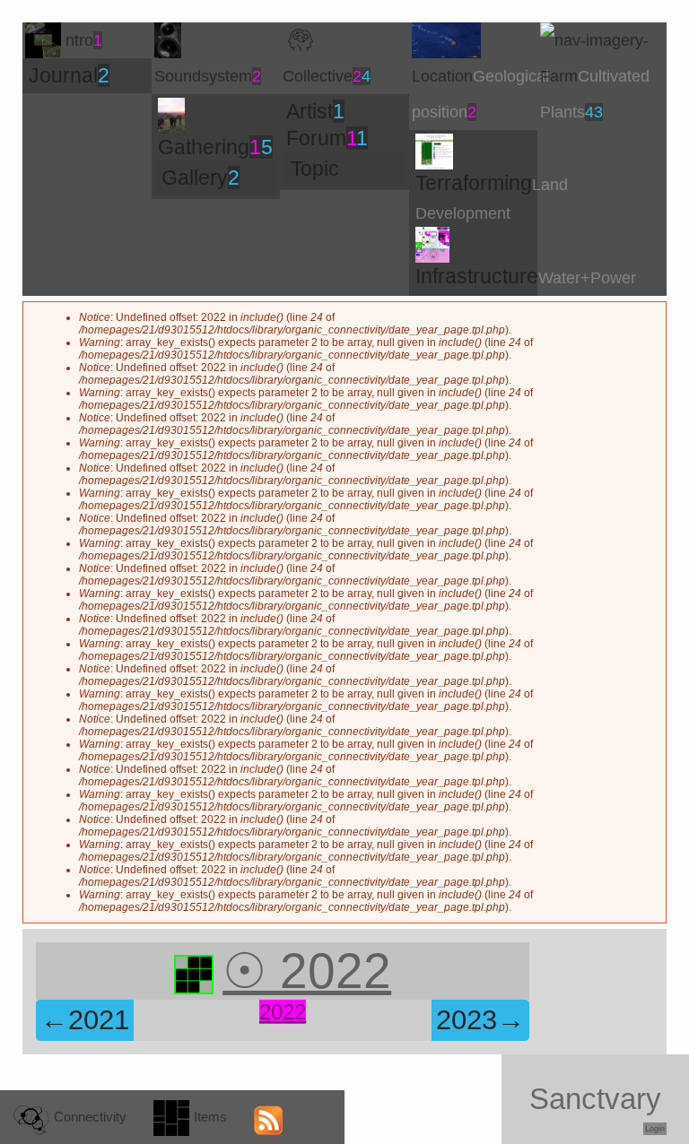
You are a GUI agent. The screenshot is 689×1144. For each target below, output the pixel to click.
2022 (282, 1012)
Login (655, 1128)
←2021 (84, 1020)
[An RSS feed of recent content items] (271, 1117)
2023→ (480, 1020)
